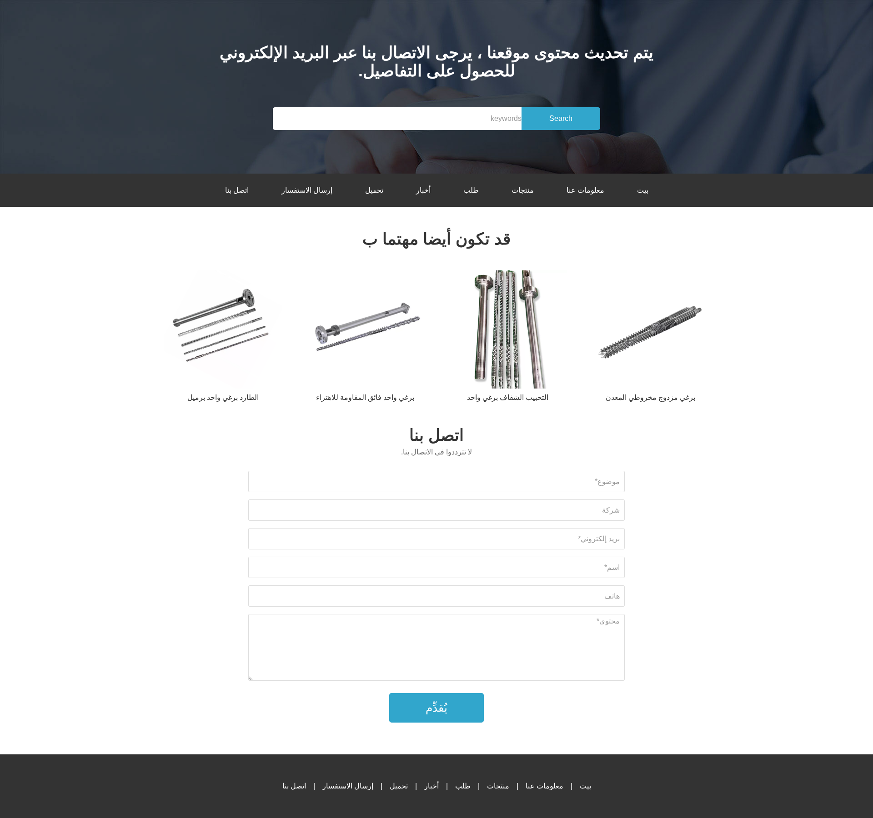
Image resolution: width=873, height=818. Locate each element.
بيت (642, 190)
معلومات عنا (585, 190)
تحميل (374, 190)
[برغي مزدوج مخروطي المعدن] (650, 331)
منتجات (523, 190)
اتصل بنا (237, 190)
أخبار (423, 190)
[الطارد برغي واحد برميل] (223, 331)
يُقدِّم (436, 707)
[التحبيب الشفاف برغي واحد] (508, 331)
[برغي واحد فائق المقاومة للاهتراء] (365, 331)
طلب (471, 190)
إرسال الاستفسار (306, 190)
